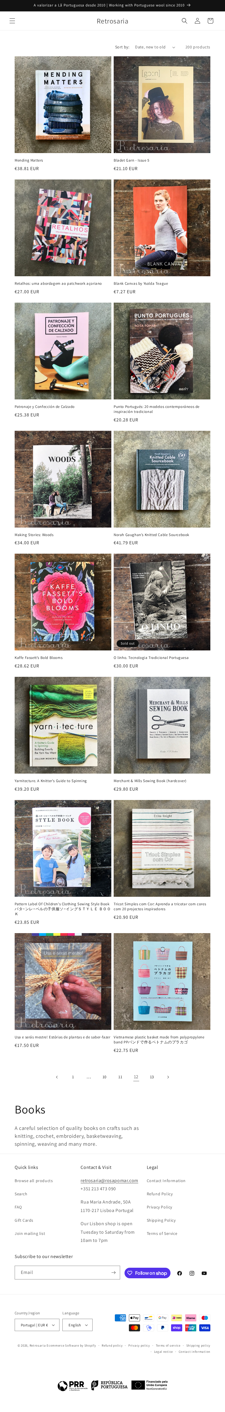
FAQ (18, 1207)
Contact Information (166, 1180)
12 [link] (136, 1077)
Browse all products (34, 1180)
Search (21, 1193)
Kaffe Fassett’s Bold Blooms (38, 657)
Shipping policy (198, 1345)
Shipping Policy (161, 1220)
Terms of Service (162, 1233)
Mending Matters (29, 160)
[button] (12, 20)
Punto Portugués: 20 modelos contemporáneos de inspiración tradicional (157, 409)
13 (152, 1076)
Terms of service (168, 1345)
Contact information (194, 1352)
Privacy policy (139, 1345)
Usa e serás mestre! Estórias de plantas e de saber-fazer (62, 1037)
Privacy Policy (159, 1207)
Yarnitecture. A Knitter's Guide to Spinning (51, 781)
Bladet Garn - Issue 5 (131, 160)
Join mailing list (30, 1233)
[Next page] (167, 1077)
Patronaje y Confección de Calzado (45, 406)
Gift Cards (24, 1220)
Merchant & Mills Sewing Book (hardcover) (150, 781)
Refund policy (112, 1345)
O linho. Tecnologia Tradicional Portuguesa (151, 657)
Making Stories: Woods (34, 535)
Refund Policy (160, 1193)
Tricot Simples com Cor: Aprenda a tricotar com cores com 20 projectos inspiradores (160, 906)
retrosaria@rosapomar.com (109, 1180)
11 (120, 1076)
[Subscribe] (113, 1272)
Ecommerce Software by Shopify (71, 1345)
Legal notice (163, 1352)
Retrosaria (38, 1345)
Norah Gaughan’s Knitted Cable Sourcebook (151, 535)
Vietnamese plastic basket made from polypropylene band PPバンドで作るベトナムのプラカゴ (159, 1040)
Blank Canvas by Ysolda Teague (141, 283)
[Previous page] (57, 1077)
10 (105, 1076)
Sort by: (122, 47)
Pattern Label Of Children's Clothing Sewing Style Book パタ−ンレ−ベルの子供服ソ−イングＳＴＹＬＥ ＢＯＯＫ (63, 909)
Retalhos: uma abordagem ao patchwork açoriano (58, 283)
